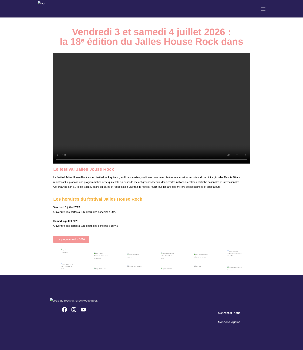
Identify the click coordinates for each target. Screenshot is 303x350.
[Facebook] (64, 309)
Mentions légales (229, 322)
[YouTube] (83, 309)
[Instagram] (74, 309)
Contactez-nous (229, 313)
